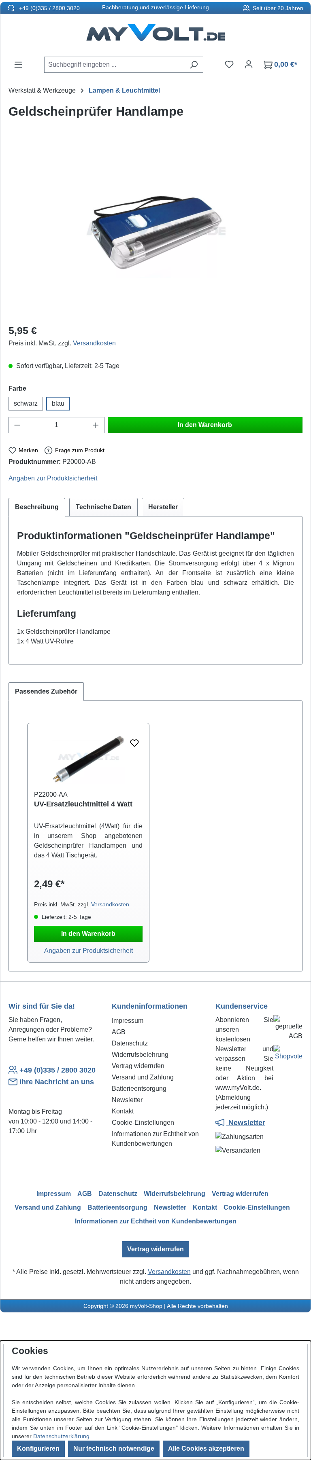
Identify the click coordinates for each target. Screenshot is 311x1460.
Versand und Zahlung (143, 1077)
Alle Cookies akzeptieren (206, 1448)
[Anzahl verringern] (17, 425)
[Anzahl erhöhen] (95, 425)
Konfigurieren (38, 1448)
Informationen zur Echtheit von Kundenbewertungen (155, 1221)
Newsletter (127, 1099)
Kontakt (123, 1111)
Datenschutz (130, 1043)
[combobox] (114, 65)
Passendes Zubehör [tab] (46, 691)
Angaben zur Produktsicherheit (53, 478)
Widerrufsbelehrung (140, 1054)
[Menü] (18, 65)
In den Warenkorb (205, 424)
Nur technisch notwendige (113, 1448)
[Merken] (134, 743)
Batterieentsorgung (139, 1088)
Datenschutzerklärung (61, 1436)
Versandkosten (94, 343)
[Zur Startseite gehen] (155, 35)
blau (58, 403)
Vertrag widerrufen (138, 1065)
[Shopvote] (287, 1054)
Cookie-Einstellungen (143, 1122)
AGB (119, 1031)
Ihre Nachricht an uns (56, 1082)
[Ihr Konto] (248, 64)
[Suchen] (193, 65)
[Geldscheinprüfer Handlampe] (155, 229)
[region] (155, 229)
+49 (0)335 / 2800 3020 (48, 8)
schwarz (26, 403)
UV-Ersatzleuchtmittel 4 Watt (83, 804)
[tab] (37, 507)
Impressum (127, 1020)
